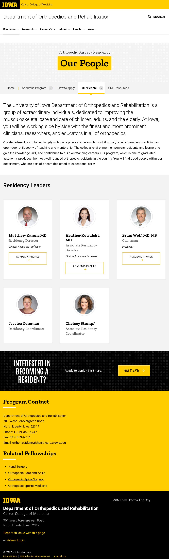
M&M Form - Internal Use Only (131, 500)
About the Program (34, 88)
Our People (89, 88)
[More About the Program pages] (50, 88)
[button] (156, 16)
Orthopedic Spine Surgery (26, 479)
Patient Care (47, 29)
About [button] (63, 29)
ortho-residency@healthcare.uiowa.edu (39, 443)
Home (11, 88)
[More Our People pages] (101, 88)
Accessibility (59, 556)
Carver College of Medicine (36, 4)
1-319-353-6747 (25, 432)
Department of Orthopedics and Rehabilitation (56, 16)
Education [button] (9, 29)
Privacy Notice (10, 556)
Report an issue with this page (24, 533)
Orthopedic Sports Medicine (27, 486)
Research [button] (27, 29)
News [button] (90, 29)
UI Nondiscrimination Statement (35, 556)
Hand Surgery (17, 466)
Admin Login (16, 540)
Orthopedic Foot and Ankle (26, 473)
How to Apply (66, 88)
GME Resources (118, 88)
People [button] (77, 29)
